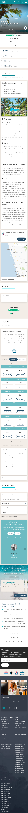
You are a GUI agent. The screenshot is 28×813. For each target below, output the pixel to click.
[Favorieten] (15, 2)
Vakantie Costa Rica (6, 803)
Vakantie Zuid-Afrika (6, 787)
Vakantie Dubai (5, 805)
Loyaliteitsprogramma (20, 727)
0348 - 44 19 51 (18, 538)
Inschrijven (5, 665)
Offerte (17, 533)
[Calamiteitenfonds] (11, 672)
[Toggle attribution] (25, 275)
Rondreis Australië (19, 772)
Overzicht (4, 279)
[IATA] (22, 672)
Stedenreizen (4, 727)
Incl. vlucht (22, 359)
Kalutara (11, 279)
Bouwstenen (4, 719)
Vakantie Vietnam (5, 795)
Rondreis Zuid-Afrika (20, 744)
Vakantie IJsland (5, 799)
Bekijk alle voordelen (20, 595)
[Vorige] (3, 107)
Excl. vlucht (13, 359)
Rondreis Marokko (19, 764)
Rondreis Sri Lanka (19, 766)
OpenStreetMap (21, 275)
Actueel (16, 719)
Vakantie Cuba (5, 811)
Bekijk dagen (7, 374)
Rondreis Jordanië (19, 770)
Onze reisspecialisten (6, 744)
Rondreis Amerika (19, 750)
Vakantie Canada (5, 791)
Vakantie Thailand (5, 783)
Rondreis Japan (19, 746)
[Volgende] (24, 107)
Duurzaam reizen (5, 748)
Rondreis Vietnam (19, 754)
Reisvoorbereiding (19, 723)
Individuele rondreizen (7, 717)
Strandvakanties (5, 723)
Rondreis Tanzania (19, 756)
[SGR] (17, 672)
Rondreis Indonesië (19, 748)
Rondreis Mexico (19, 760)
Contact (11, 533)
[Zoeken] (19, 2)
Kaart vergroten (19, 244)
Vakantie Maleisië (5, 793)
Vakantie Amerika (5, 789)
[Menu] (26, 2)
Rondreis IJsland (19, 758)
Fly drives (3, 725)
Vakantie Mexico (5, 801)
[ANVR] (6, 672)
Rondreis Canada (19, 752)
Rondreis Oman (19, 768)
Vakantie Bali (4, 785)
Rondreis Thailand (19, 742)
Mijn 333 (17, 725)
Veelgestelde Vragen (20, 721)
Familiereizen (4, 721)
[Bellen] (22, 2)
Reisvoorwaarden (5, 746)
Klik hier (20, 239)
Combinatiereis (5, 729)
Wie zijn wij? (4, 738)
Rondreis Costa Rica (20, 762)
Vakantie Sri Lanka (6, 797)
